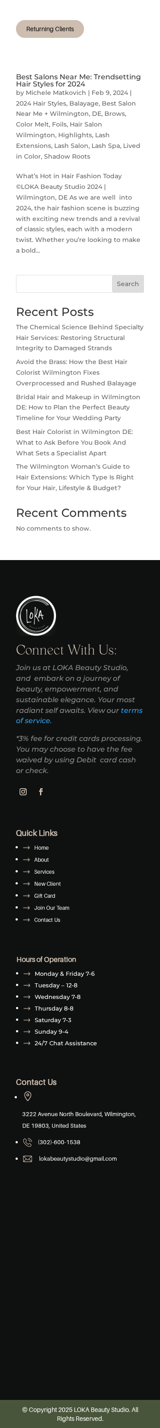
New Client (47, 883)
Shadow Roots (67, 156)
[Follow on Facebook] (41, 792)
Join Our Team (51, 907)
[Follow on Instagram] (23, 792)
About (41, 859)
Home (41, 847)
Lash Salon (71, 146)
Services (44, 871)
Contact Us (47, 920)
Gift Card (44, 895)
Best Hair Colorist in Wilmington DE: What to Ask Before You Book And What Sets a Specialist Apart (74, 442)
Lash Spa (106, 146)
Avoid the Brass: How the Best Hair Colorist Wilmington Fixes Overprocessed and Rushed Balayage (76, 372)
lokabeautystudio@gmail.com (76, 1158)
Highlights (75, 135)
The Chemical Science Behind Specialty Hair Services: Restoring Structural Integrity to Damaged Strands (80, 337)
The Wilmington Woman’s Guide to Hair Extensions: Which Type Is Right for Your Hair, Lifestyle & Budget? (75, 477)
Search (128, 284)
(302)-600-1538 (58, 1142)
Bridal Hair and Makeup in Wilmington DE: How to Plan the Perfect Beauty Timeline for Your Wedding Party (78, 407)
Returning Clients (50, 29)
